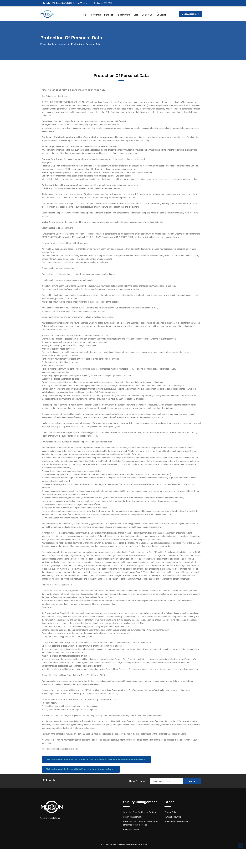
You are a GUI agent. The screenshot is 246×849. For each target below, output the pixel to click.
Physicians (109, 15)
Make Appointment (190, 14)
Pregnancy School (131, 829)
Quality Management (132, 817)
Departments (124, 15)
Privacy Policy (171, 812)
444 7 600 (108, 3)
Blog (136, 15)
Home (85, 15)
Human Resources (173, 817)
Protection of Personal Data (177, 821)
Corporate (96, 15)
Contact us (147, 15)
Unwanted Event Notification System (139, 812)
